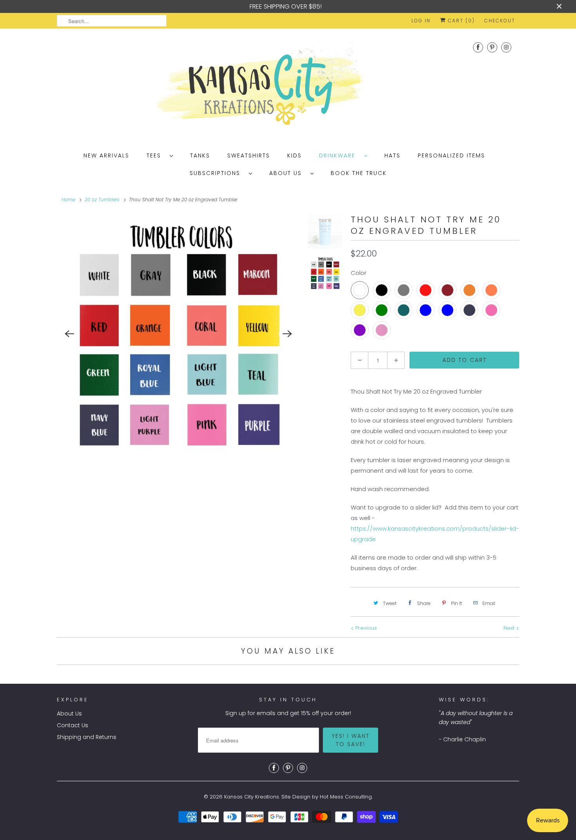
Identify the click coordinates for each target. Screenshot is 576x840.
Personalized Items (451, 155)
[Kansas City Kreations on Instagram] (506, 47)
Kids (294, 155)
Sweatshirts (248, 155)
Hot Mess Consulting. (346, 796)
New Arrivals (106, 155)
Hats (392, 155)
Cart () (460, 20)
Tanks (200, 155)
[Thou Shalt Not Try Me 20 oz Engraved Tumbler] (178, 333)
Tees (156, 155)
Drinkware (339, 155)
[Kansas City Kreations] (288, 86)
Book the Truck (359, 173)
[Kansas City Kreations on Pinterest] (492, 47)
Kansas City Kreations (251, 796)
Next (510, 628)
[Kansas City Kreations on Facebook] (478, 47)
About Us (287, 173)
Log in (421, 20)
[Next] (287, 334)
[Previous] (69, 334)
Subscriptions (217, 173)
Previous (365, 628)
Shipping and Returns (86, 737)
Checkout (499, 20)
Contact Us (72, 725)
